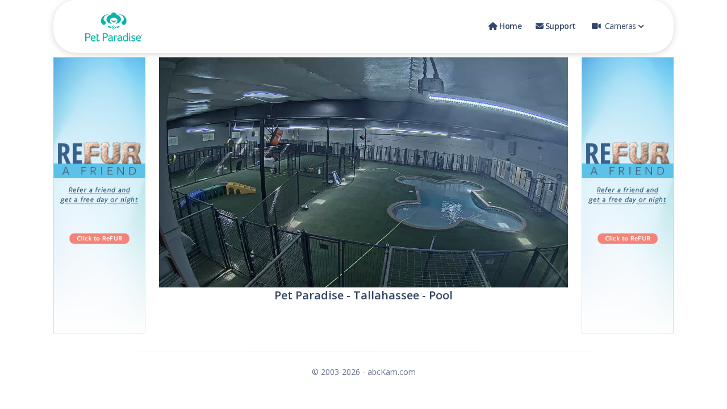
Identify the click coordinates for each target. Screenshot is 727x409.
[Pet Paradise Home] (113, 26)
